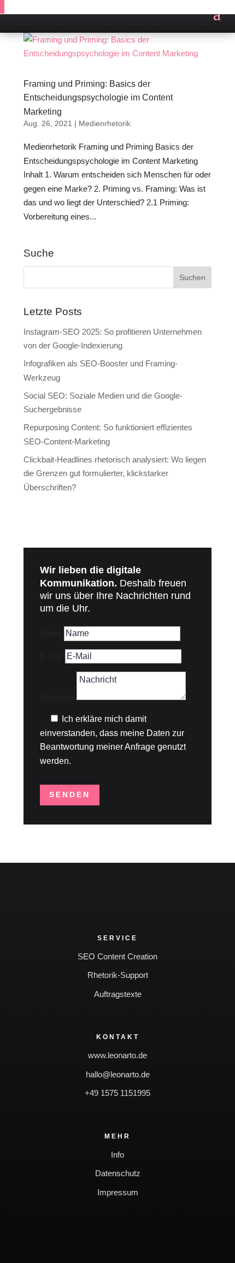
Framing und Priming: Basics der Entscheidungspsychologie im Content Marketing (98, 97)
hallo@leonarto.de (118, 1074)
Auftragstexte (118, 994)
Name (51, 633)
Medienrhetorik (105, 123)
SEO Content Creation (117, 956)
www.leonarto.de (117, 1055)
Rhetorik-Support (117, 975)
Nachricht (57, 697)
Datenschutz (117, 1173)
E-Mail (51, 656)
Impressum (117, 1192)
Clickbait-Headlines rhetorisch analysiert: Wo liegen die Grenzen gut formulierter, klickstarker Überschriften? (115, 473)
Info (117, 1154)
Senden (69, 794)
